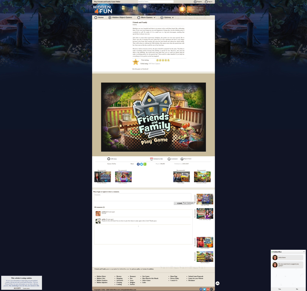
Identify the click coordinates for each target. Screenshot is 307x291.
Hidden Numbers (102, 280)
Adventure (119, 280)
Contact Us (173, 280)
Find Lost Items (205, 248)
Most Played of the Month (150, 278)
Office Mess (180, 182)
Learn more (26, 288)
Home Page (173, 276)
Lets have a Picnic (202, 182)
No (297, 289)
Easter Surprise (122, 182)
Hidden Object (101, 276)
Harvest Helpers (205, 262)
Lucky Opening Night (205, 219)
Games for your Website (195, 278)
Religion (132, 282)
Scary (131, 280)
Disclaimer (191, 280)
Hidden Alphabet (102, 282)
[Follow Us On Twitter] (204, 290)
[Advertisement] (112, 37)
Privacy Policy (174, 278)
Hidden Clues (101, 278)
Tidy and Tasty (205, 205)
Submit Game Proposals (195, 276)
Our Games (145, 276)
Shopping (119, 278)
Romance (133, 276)
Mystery (118, 276)
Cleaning (119, 282)
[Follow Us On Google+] (211, 290)
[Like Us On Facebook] (201, 290)
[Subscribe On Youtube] (208, 290)
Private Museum (101, 182)
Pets (131, 278)
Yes (279, 289)
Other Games (146, 280)
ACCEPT (17, 288)
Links (144, 282)
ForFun (135, 24)
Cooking (119, 284)
